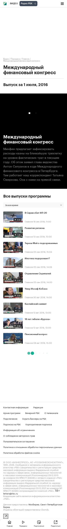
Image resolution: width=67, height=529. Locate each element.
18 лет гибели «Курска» (37, 319)
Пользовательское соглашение (18, 441)
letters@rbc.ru (10, 493)
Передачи (15, 58)
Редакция (38, 407)
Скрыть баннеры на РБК (34, 418)
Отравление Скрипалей (38, 274)
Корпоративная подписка (39, 424)
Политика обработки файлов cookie (21, 452)
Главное (25, 58)
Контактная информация (15, 407)
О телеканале (51, 412)
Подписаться (39, 525)
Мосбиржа (33, 504)
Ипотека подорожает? (37, 258)
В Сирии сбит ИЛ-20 (36, 213)
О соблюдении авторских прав (19, 435)
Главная (10, 525)
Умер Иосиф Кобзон (36, 289)
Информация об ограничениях (19, 429)
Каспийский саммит (36, 304)
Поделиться (55, 525)
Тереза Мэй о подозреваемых (41, 243)
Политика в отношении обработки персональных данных (32, 446)
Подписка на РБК (12, 424)
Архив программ (11, 412)
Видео (14, 3)
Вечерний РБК (32, 412)
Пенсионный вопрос (36, 334)
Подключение (10, 418)
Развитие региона (35, 228)
